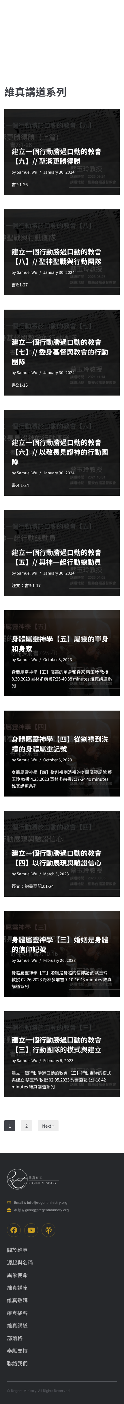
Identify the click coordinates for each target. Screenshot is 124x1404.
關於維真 (70, 34)
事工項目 (86, 34)
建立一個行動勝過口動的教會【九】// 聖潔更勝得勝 (57, 156)
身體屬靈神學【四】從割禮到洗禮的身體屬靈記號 (60, 744)
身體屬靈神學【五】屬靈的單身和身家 (60, 643)
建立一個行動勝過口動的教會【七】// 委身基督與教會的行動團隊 (60, 351)
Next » (48, 1126)
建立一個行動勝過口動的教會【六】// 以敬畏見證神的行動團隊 (60, 451)
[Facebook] (14, 1230)
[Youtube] (31, 1230)
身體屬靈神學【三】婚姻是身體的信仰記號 (60, 944)
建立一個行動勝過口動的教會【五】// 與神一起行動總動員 (57, 557)
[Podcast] (48, 1230)
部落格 (102, 27)
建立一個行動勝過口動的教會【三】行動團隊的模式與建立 (57, 1044)
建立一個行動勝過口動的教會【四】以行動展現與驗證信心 (57, 858)
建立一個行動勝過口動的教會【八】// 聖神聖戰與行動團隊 (57, 256)
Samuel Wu (27, 172)
